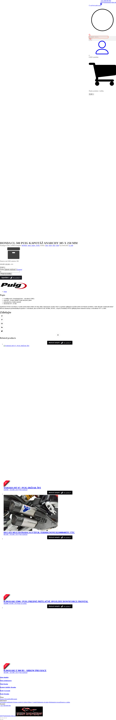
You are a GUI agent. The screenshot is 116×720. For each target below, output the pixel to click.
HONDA (24, 245)
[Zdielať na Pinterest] (2, 320)
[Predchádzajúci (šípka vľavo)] (0, 719)
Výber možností (22, 490)
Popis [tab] (5, 291)
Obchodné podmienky (6, 702)
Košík (10, 699)
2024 (50, 245)
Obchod (94, 5)
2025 (53, 245)
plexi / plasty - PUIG (34, 245)
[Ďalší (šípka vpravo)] (2, 719)
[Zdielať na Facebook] (2, 316)
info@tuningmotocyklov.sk (108, 2)
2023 (46, 245)
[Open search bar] (89, 35)
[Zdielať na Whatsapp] (58, 335)
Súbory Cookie (32, 702)
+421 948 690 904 (105, 1)
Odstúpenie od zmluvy (43, 702)
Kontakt (99, 5)
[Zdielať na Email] (2, 323)
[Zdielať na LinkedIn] (2, 327)
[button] (102, 54)
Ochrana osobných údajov (20, 702)
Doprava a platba (65, 702)
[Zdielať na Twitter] (2, 331)
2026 (57, 245)
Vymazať (19, 269)
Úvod (90, 5)
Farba (2, 269)
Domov (2, 699)
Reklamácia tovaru (54, 702)
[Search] (90, 39)
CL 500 (71, 245)
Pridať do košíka (6, 274)
